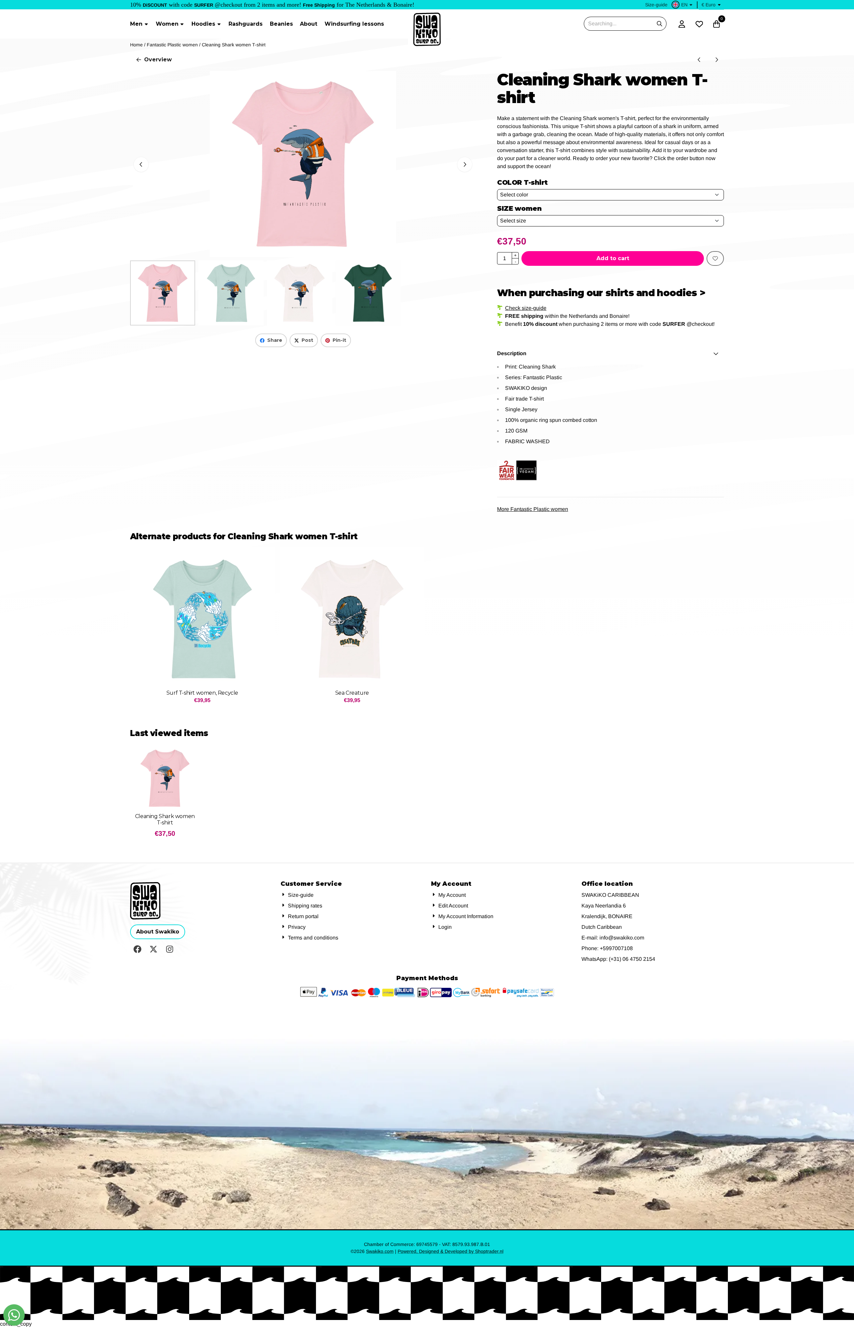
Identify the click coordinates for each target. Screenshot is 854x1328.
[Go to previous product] (699, 59)
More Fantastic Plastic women (532, 509)
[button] (683, 4)
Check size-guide (525, 308)
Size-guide (656, 4)
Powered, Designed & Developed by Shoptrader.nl (450, 1251)
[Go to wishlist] (699, 24)
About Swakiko (157, 931)
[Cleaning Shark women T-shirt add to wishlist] (715, 258)
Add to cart (612, 258)
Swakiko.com (380, 1251)
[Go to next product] (716, 59)
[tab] (610, 353)
